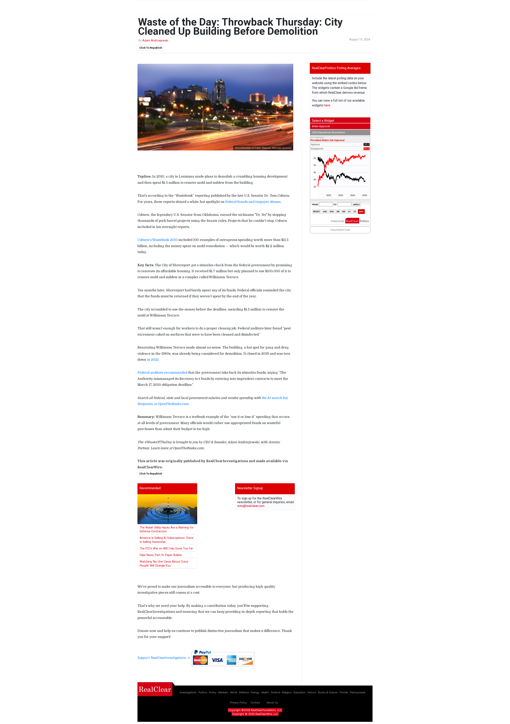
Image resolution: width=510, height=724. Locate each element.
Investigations (188, 692)
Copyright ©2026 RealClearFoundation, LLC (255, 710)
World (233, 692)
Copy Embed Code (340, 230)
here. (327, 105)
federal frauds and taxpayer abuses (252, 202)
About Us (272, 702)
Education (299, 692)
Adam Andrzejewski (155, 40)
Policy (212, 692)
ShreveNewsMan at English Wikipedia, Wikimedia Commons (263, 148)
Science (275, 692)
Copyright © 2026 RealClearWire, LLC (255, 713)
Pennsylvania (357, 692)
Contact (255, 702)
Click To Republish (150, 47)
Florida (343, 692)
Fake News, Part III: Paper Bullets (161, 555)
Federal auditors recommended (162, 372)
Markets (223, 692)
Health (265, 692)
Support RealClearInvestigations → (164, 658)
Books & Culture (327, 692)
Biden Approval (321, 126)
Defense (244, 692)
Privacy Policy (238, 702)
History (311, 692)
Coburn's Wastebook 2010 (157, 240)
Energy (255, 692)
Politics (202, 692)
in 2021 (153, 360)
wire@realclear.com (250, 506)
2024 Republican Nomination (328, 132)
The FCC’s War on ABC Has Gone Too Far (166, 548)
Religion (286, 692)
